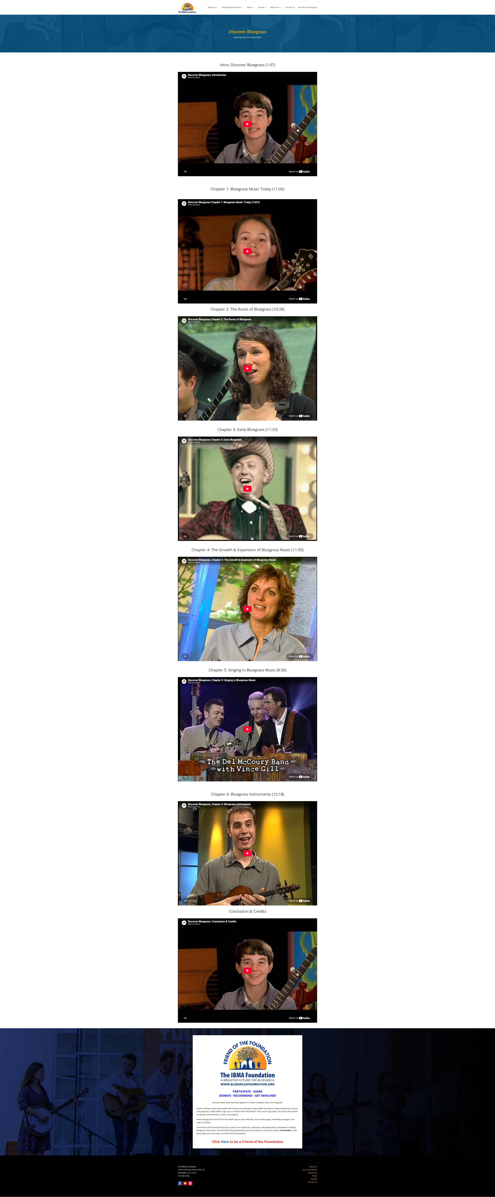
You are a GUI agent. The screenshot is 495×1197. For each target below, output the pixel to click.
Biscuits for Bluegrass (307, 7)
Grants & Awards (310, 1169)
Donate (261, 7)
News (249, 7)
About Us (212, 7)
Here (225, 1141)
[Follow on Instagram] (190, 1183)
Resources (274, 7)
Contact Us (290, 7)
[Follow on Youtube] (185, 1183)
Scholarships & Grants (231, 7)
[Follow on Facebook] (180, 1183)
